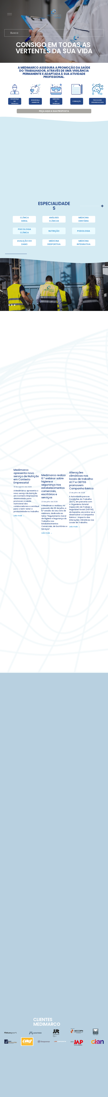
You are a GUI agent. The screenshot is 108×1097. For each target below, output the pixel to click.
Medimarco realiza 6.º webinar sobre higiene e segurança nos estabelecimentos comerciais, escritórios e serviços (53, 486)
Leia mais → (19, 515)
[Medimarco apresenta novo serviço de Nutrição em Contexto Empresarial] (27, 462)
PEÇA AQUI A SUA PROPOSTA (54, 111)
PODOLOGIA (83, 230)
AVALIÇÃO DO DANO (24, 242)
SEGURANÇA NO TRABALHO (14, 101)
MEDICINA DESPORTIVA (53, 242)
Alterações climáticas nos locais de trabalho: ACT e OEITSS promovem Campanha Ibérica (81, 480)
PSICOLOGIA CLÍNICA (24, 231)
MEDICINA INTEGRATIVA (83, 242)
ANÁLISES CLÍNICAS (54, 219)
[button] (91, 455)
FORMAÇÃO (77, 101)
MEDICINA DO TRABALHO (56, 101)
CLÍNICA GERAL (24, 219)
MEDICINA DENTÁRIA (83, 219)
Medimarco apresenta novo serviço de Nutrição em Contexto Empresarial (26, 476)
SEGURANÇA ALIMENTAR (35, 101)
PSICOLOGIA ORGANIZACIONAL (97, 101)
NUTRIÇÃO (53, 230)
